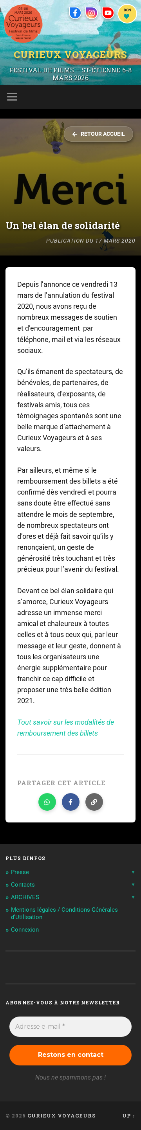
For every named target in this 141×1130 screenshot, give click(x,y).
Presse (20, 872)
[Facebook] (75, 13)
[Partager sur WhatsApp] (47, 802)
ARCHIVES (25, 897)
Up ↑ (129, 1115)
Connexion (25, 929)
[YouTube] (108, 13)
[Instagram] (91, 13)
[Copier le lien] (94, 802)
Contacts (23, 884)
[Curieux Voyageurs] (23, 23)
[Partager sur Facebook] (71, 802)
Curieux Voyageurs (70, 55)
